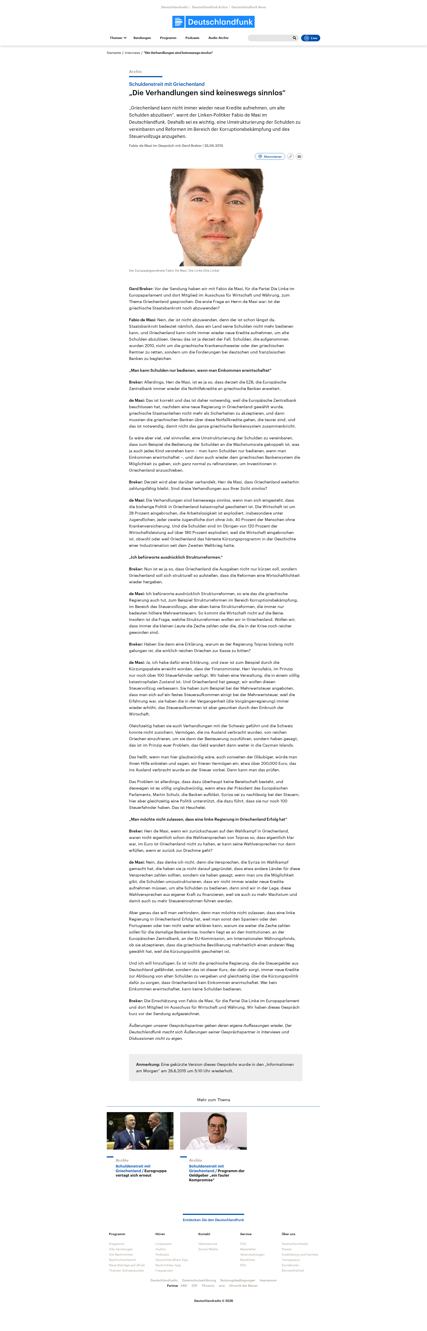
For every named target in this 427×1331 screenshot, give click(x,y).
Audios (160, 1249)
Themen (116, 37)
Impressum (268, 1280)
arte (222, 1285)
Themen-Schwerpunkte (126, 1270)
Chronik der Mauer (243, 1285)
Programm (168, 37)
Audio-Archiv (218, 37)
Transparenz (291, 1260)
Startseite (114, 53)
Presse (286, 1249)
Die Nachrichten (121, 1254)
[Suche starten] (294, 38)
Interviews (132, 53)
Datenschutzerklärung (199, 1280)
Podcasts (192, 37)
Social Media (208, 1249)
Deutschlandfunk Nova (249, 7)
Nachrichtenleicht (122, 1260)
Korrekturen (290, 1265)
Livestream (163, 1244)
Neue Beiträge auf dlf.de (127, 1265)
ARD (184, 1285)
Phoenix (208, 1285)
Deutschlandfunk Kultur (210, 7)
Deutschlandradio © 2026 (213, 1301)
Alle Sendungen (121, 1249)
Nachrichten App (168, 1265)
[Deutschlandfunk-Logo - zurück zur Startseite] (213, 22)
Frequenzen (164, 1270)
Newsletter (248, 1249)
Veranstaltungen (252, 1254)
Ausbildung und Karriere (300, 1254)
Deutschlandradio (174, 7)
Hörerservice (207, 1244)
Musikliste (247, 1260)
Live (314, 38)
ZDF (194, 1285)
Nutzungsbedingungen (237, 1280)
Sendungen (142, 37)
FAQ (243, 1244)
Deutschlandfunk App (171, 1260)
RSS (243, 1265)
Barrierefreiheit (293, 1270)
